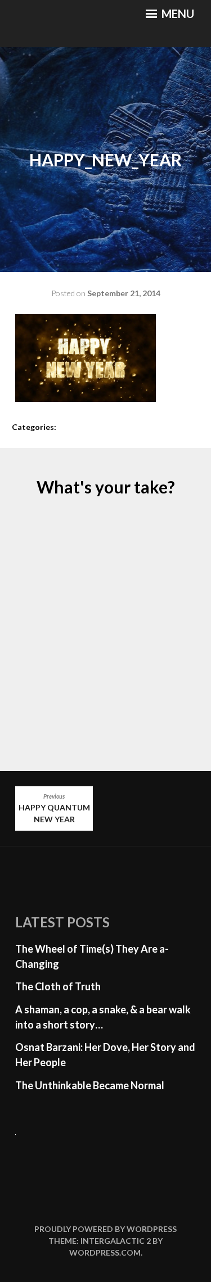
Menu (176, 13)
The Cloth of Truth (58, 986)
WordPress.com (105, 1252)
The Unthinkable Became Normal (89, 1085)
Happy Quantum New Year (54, 808)
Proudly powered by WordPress (105, 1229)
